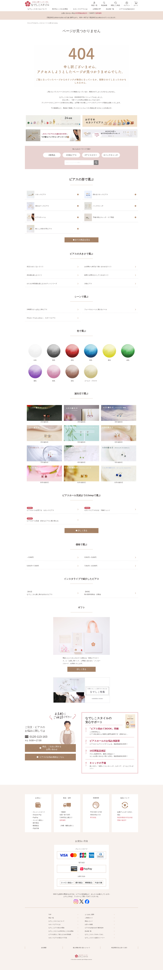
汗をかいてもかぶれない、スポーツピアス (41, 318)
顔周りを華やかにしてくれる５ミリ (96, 275)
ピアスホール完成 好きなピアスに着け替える (42, 520)
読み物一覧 (110, 9)
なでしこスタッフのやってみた (94, 934)
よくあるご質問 (89, 914)
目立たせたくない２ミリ (35, 266)
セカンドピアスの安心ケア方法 (57, 937)
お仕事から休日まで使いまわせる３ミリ (97, 266)
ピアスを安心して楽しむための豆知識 (59, 934)
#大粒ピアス (71, 155)
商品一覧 (51, 918)
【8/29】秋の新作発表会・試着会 (92, 593)
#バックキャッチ (111, 155)
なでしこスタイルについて (37, 9)
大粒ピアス (88, 283)
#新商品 (51, 155)
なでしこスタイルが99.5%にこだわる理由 (60, 931)
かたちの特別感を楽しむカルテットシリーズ (42, 283)
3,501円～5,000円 (90, 557)
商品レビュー (89, 921)
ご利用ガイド (89, 918)
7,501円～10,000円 (90, 566)
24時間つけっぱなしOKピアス (37, 309)
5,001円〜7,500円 (33, 566)
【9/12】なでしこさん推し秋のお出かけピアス (39, 593)
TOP (49, 914)
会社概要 (43, 947)
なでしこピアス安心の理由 (56, 927)
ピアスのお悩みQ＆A (126, 9)
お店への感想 (89, 924)
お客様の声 (97, 9)
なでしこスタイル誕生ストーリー (95, 937)
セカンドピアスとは (80, 9)
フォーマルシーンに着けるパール (95, 309)
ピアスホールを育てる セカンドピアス (40, 509)
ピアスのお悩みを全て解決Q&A (94, 927)
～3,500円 (30, 557)
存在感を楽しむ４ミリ (34, 275)
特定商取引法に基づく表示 (119, 947)
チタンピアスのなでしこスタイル (35, 23)
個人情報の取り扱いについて (81, 947)
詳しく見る (81, 669)
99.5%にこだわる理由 (60, 9)
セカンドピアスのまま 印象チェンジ (97, 509)
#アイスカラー (91, 155)
